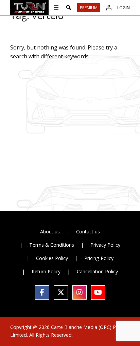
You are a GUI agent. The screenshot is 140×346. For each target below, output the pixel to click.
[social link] (42, 292)
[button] (68, 7)
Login (123, 8)
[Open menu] (56, 7)
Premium (89, 8)
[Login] (109, 7)
